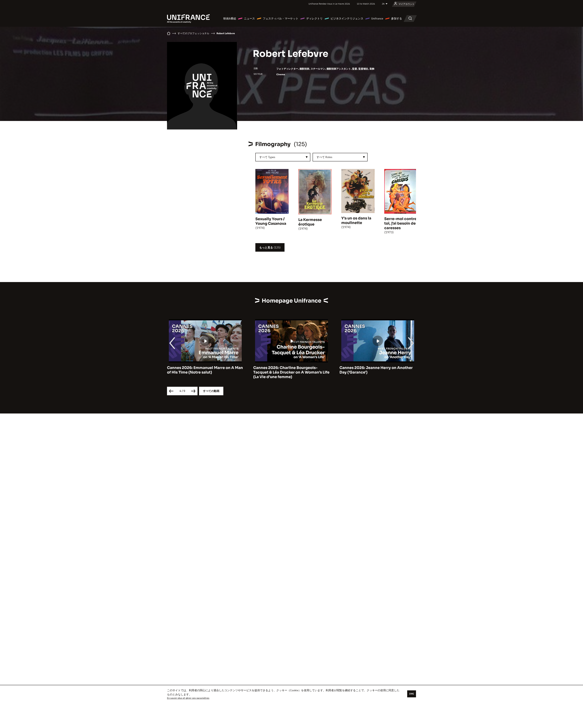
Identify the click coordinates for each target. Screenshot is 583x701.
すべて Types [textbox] (267, 157)
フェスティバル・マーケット (280, 18)
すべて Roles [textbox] (324, 157)
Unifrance (377, 18)
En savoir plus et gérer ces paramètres (188, 697)
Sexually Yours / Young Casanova (270, 221)
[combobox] (282, 157)
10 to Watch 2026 (366, 3)
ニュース (249, 18)
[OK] (411, 693)
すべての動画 (211, 391)
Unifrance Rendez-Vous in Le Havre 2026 (329, 3)
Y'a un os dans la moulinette (356, 220)
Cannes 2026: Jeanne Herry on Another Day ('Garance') (289, 370)
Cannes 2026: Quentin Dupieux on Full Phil (375, 370)
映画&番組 (229, 18)
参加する (396, 18)
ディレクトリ (314, 18)
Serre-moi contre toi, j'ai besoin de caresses (400, 223)
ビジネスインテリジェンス (347, 18)
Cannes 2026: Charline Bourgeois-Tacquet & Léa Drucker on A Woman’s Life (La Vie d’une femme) (205, 372)
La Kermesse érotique (310, 222)
